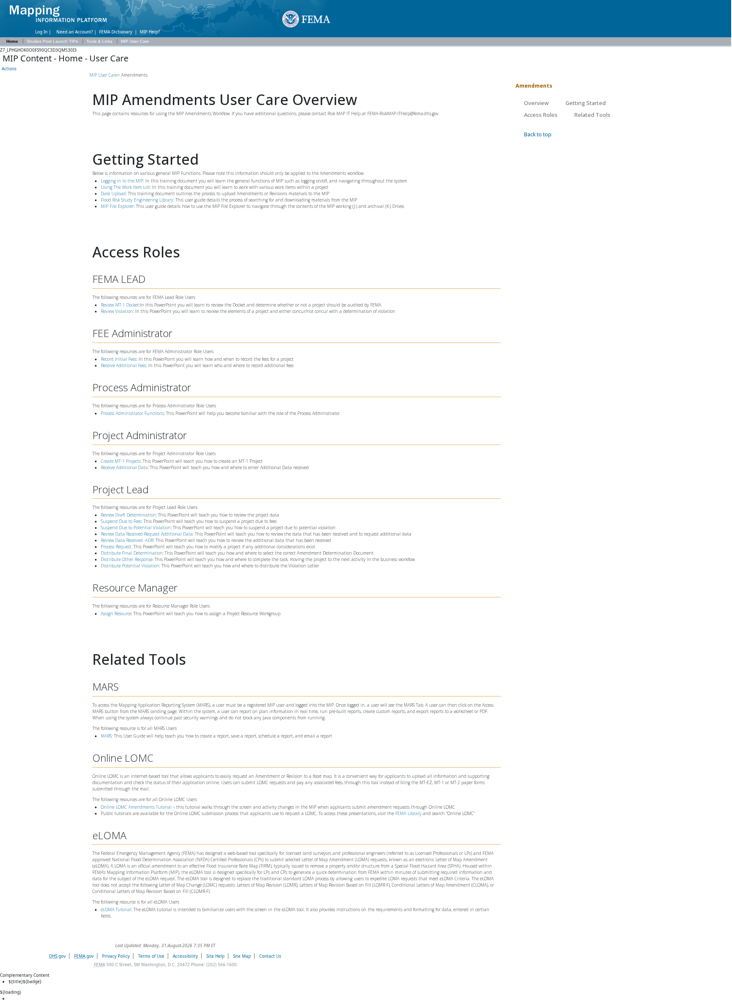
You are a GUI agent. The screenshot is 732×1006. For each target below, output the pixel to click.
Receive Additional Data (124, 467)
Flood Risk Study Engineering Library (137, 200)
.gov (57, 956)
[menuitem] (369, 998)
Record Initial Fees (118, 359)
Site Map (242, 956)
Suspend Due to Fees (121, 521)
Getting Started (586, 103)
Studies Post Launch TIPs (53, 41)
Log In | (44, 32)
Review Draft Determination (128, 515)
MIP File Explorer (117, 206)
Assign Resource (116, 613)
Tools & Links (100, 41)
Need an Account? (74, 32)
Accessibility (185, 956)
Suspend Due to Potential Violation (136, 528)
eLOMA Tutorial (116, 909)
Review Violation (117, 311)
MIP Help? (150, 32)
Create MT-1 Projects (121, 461)
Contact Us (270, 956)
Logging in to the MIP (122, 181)
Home (12, 41)
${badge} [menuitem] (25, 981)
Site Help (215, 956)
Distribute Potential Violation (130, 566)
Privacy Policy (116, 956)
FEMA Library (408, 813)
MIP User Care (135, 41)
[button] (8, 69)
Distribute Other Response (126, 559)
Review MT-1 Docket (120, 305)
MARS (106, 736)
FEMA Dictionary (115, 32)
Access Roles (540, 115)
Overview (536, 103)
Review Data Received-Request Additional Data (147, 534)
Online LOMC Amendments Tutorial (136, 807)
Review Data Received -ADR (127, 540)
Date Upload (113, 193)
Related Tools (592, 115)
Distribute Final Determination (132, 553)
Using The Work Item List (125, 187)
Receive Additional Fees (123, 365)
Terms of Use (151, 956)
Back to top (538, 134)
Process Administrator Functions (132, 413)
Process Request (116, 547)
